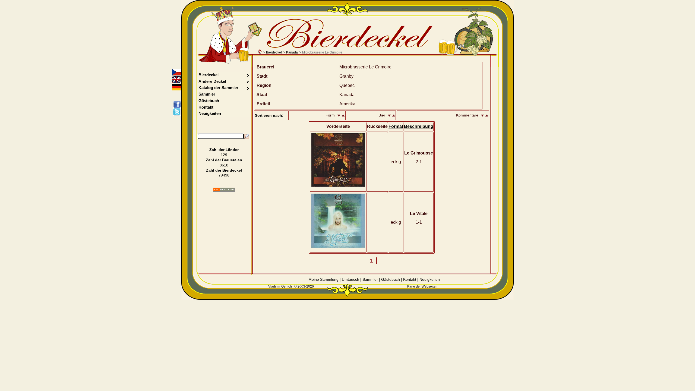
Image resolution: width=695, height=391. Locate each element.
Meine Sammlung (323, 279)
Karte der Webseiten (422, 286)
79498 (224, 175)
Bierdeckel (274, 52)
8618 (224, 165)
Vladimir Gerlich (280, 286)
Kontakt (205, 107)
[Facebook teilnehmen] (178, 104)
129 (224, 155)
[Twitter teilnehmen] (178, 112)
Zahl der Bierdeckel (224, 170)
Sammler (206, 94)
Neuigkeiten (209, 113)
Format (395, 126)
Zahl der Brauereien (224, 160)
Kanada (292, 52)
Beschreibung (418, 126)
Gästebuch (208, 100)
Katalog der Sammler (218, 87)
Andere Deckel (212, 81)
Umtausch (350, 279)
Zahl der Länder (224, 149)
